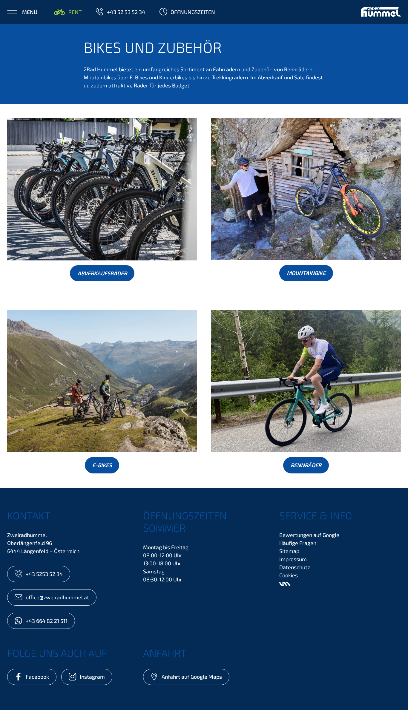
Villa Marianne (284, 584)
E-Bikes (102, 465)
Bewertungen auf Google (309, 535)
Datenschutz (294, 567)
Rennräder (306, 465)
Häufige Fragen (297, 543)
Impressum (293, 559)
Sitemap (289, 551)
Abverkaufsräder (102, 273)
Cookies (288, 575)
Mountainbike (306, 273)
